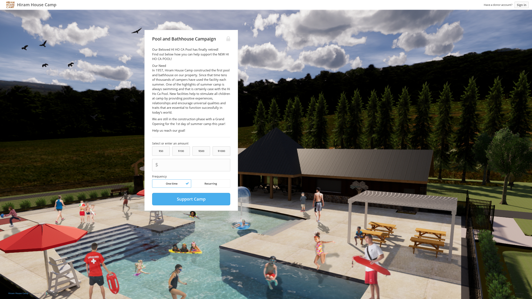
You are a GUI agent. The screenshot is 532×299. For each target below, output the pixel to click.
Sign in (521, 5)
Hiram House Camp (18, 293)
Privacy (519, 293)
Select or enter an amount (170, 143)
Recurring (210, 183)
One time (171, 183)
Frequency (159, 176)
